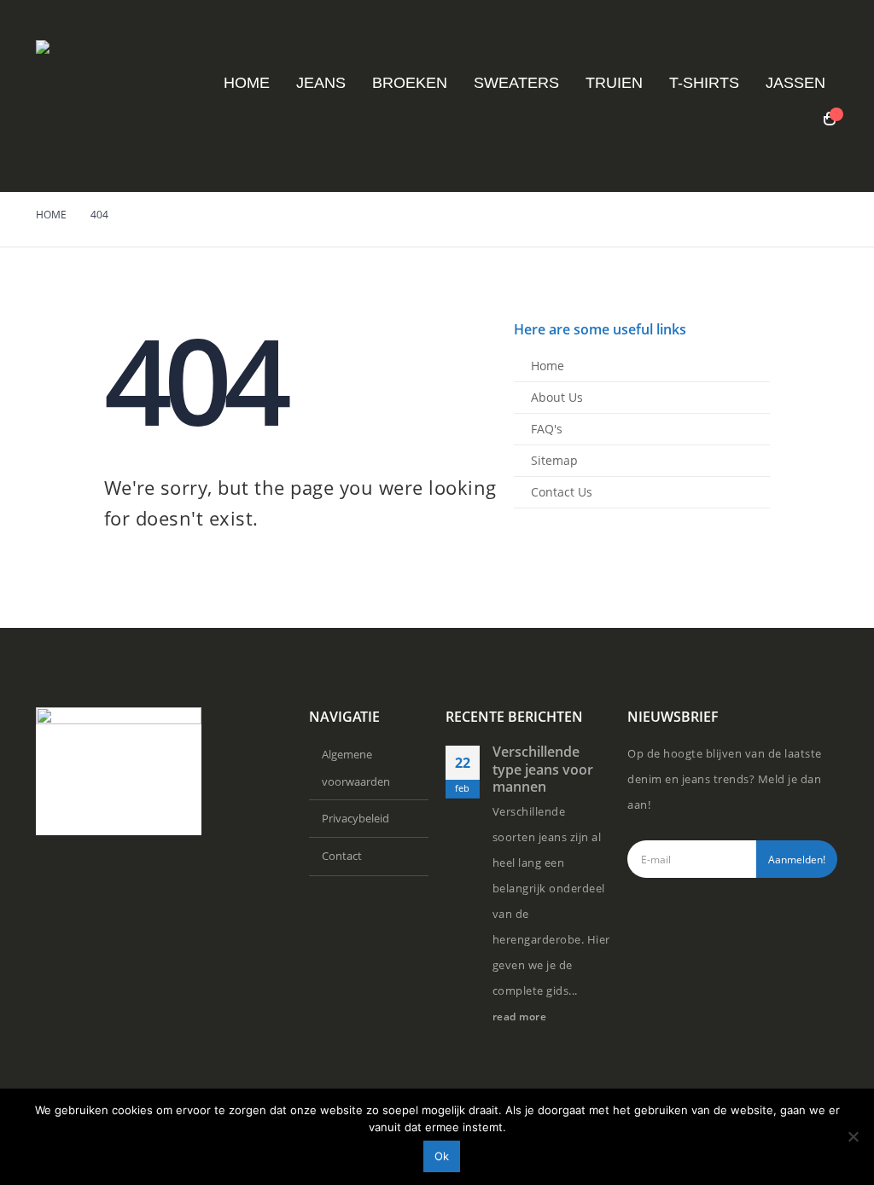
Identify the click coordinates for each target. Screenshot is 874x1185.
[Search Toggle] (796, 119)
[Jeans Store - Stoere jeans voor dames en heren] (108, 96)
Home (247, 82)
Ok (441, 1156)
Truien (614, 82)
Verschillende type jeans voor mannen (542, 769)
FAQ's (546, 429)
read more (521, 1016)
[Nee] (852, 1136)
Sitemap (554, 460)
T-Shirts (704, 82)
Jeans (321, 82)
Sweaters (516, 82)
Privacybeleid (355, 818)
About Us (557, 397)
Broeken (409, 82)
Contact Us (561, 492)
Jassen (795, 82)
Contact (342, 855)
